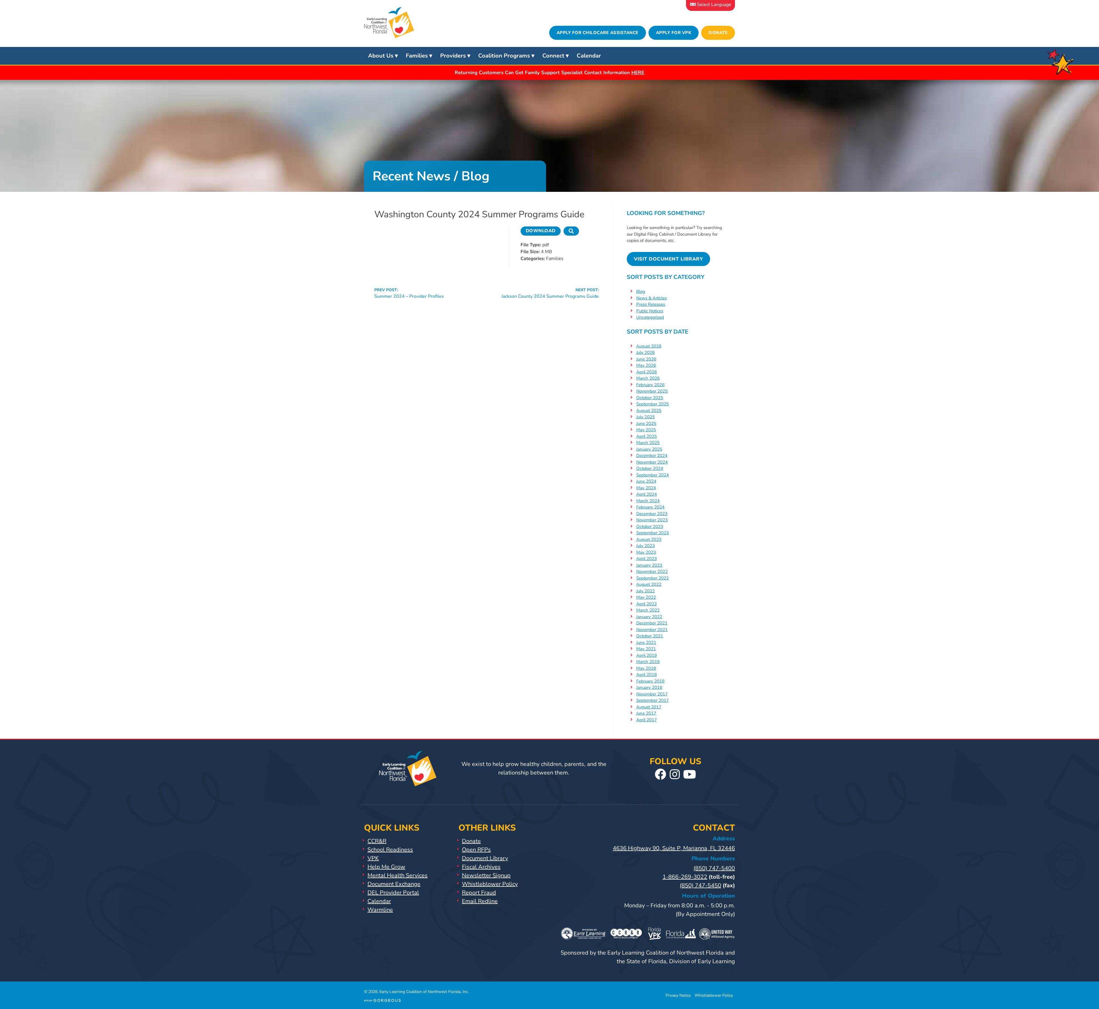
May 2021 (646, 649)
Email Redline (480, 901)
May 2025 (646, 430)
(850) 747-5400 (714, 868)
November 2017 (652, 694)
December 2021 (651, 623)
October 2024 (649, 468)
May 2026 (646, 365)
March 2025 (648, 443)
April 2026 (646, 372)
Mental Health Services (397, 875)
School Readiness (390, 850)
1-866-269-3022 (685, 877)
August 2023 (648, 539)
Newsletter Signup (486, 875)
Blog (640, 291)
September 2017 (652, 700)
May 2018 (646, 668)
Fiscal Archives (481, 867)
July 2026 (645, 352)
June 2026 (646, 359)
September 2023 (652, 533)
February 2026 (650, 385)
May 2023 (646, 552)
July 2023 (645, 546)
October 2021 (649, 636)
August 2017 (648, 707)
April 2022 (646, 604)
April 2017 (646, 720)
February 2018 (650, 681)
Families (417, 56)
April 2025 (646, 436)
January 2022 (649, 617)
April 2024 (646, 494)
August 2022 (648, 584)
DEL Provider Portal (393, 892)
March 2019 (648, 662)
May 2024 (646, 488)
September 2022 (652, 578)
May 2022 (646, 597)
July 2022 (645, 591)
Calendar (589, 56)
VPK (373, 858)
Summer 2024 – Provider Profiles (409, 293)
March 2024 (648, 501)
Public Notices (649, 311)
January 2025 (649, 449)
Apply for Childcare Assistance (598, 33)
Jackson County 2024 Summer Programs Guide (550, 293)
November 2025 (652, 391)
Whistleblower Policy (490, 884)
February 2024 (650, 507)
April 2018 (646, 674)
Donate (718, 33)
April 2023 (646, 558)
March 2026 (648, 378)
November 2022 (652, 571)
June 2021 (646, 642)
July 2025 (645, 417)
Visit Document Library (668, 259)
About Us (381, 56)
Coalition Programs (504, 56)
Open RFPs (476, 850)
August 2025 (648, 410)
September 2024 (652, 475)
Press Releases (650, 304)
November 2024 (652, 462)
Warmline (380, 910)
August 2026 (648, 346)
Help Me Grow (386, 867)
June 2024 (646, 481)
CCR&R (376, 841)
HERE (637, 72)
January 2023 (649, 565)
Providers (453, 56)
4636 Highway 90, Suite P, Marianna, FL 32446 (674, 848)
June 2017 (646, 713)
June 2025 (646, 423)
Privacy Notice (678, 995)
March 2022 (648, 610)
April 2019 (646, 655)
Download (541, 231)
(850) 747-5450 (700, 885)
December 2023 (651, 514)
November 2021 (652, 629)
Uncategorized (650, 317)
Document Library (485, 858)
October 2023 (649, 526)
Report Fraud (479, 892)
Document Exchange (393, 884)
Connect (553, 56)
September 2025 (652, 404)
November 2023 (652, 520)
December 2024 (651, 455)
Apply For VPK (673, 33)
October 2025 (649, 398)
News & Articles (651, 298)
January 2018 (649, 687)
